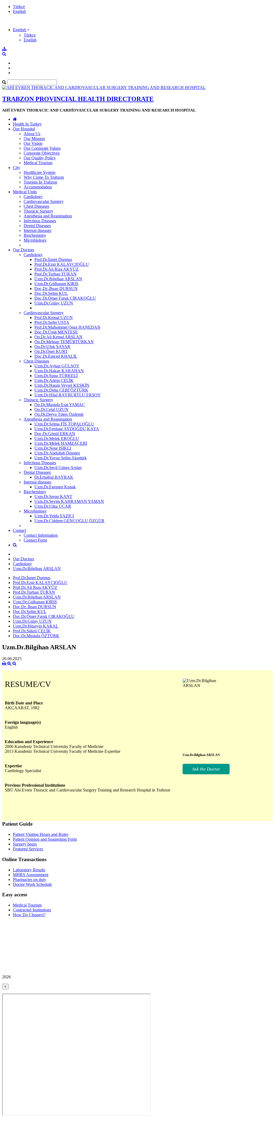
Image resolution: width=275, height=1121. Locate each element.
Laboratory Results (29, 870)
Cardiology (33, 196)
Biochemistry (35, 235)
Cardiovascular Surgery (44, 201)
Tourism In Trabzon (40, 182)
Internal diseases (37, 230)
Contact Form (35, 540)
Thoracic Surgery (38, 211)
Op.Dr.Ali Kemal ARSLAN (58, 337)
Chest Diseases (36, 206)
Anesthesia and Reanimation (48, 216)
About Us (32, 133)
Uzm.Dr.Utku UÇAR (52, 506)
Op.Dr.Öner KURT (51, 351)
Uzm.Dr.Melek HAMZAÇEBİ (60, 443)
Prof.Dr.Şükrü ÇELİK (32, 631)
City (16, 167)
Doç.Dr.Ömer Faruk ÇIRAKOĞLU (65, 298)
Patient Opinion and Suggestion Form (45, 839)
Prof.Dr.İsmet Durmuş (53, 259)
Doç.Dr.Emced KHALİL (55, 356)
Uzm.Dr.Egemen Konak (55, 487)
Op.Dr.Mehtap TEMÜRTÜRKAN (64, 341)
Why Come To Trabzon (44, 177)
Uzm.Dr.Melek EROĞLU (56, 438)
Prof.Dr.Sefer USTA (51, 322)
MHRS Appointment (30, 874)
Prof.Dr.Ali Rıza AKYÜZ (56, 269)
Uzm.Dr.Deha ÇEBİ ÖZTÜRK (61, 390)
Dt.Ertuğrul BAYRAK (53, 477)
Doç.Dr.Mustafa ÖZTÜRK (36, 635)
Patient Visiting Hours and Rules (40, 834)
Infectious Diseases (40, 221)
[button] (21, 29)
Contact (19, 530)
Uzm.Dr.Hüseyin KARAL (35, 626)
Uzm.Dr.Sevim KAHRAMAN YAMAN (69, 501)
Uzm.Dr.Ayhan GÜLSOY (56, 366)
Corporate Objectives (42, 153)
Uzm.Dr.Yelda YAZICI (54, 516)
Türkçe (19, 6)
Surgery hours (25, 844)
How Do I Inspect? (29, 914)
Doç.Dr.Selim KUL (51, 293)
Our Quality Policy (40, 158)
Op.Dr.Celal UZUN (51, 409)
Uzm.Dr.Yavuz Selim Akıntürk (60, 458)
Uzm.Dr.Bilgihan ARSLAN (58, 279)
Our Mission (34, 138)
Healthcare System (39, 172)
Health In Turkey (27, 124)
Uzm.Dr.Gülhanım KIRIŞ (56, 283)
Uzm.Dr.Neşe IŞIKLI (52, 448)
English (19, 11)
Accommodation (38, 187)
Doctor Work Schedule (32, 884)
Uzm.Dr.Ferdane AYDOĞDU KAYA (66, 429)
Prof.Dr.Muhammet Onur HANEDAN (67, 327)
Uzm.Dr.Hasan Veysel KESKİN (61, 385)
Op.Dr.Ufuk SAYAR (52, 346)
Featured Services (28, 849)
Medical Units (25, 191)
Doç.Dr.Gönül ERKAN (54, 433)
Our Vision (33, 143)
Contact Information (41, 535)
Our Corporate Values (42, 148)
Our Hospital (24, 129)
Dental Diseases (37, 225)
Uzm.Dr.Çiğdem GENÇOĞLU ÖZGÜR (69, 520)
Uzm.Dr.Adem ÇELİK (54, 380)
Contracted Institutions (32, 910)
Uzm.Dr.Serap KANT (53, 496)
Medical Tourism (38, 162)
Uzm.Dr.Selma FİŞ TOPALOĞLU (64, 424)
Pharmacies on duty (29, 879)
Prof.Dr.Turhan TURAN (55, 274)
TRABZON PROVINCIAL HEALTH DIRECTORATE (78, 98)
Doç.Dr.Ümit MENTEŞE (56, 332)
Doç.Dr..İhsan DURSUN (56, 288)
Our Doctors (23, 250)
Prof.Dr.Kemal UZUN (53, 317)
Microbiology (35, 240)
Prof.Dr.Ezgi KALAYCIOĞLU (61, 264)
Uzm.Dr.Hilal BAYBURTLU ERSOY (67, 395)
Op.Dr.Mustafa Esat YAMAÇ (59, 404)
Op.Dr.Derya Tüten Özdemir (59, 414)
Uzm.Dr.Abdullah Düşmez (57, 453)
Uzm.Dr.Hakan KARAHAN (59, 370)
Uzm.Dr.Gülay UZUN (53, 303)
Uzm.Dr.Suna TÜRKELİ (56, 375)
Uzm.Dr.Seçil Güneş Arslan (58, 467)
